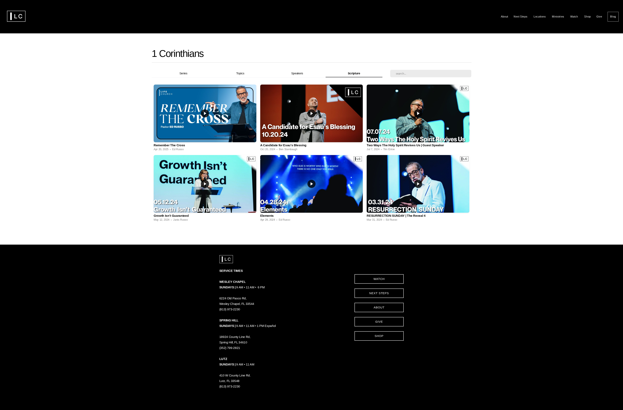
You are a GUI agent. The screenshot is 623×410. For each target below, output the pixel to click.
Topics (240, 73)
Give (599, 16)
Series (183, 73)
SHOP (379, 336)
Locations (540, 16)
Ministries (558, 16)
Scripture (354, 73)
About (504, 16)
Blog (613, 16)
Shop (587, 16)
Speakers (297, 73)
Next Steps (521, 16)
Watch (574, 16)
